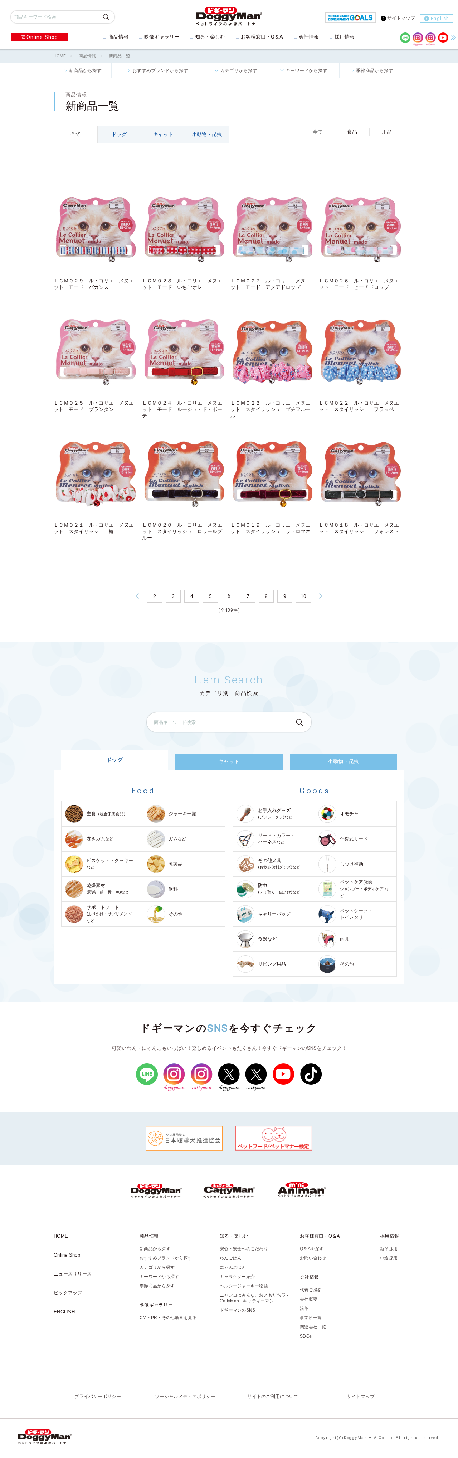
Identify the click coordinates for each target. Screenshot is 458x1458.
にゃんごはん (233, 1267)
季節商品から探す (374, 70)
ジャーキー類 (182, 813)
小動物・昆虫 (207, 134)
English (440, 18)
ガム (177, 838)
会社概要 (308, 1299)
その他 (175, 914)
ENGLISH (64, 1311)
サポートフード (110, 914)
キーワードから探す (306, 70)
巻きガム (100, 838)
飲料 (173, 889)
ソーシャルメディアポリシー (185, 1396)
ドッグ (119, 134)
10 (303, 596)
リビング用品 (272, 964)
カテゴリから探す (238, 70)
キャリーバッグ (274, 914)
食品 (352, 132)
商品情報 (118, 37)
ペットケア (364, 888)
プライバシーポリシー (97, 1396)
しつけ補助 (351, 864)
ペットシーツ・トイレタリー (356, 914)
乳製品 (175, 864)
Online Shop (42, 37)
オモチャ (349, 813)
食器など (267, 939)
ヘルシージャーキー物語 (244, 1285)
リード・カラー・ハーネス (276, 839)
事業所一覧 (311, 1317)
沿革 (304, 1308)
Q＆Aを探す (312, 1248)
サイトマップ (401, 18)
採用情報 (345, 37)
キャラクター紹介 (237, 1276)
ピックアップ (68, 1293)
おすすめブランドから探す (160, 70)
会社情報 (309, 37)
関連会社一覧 (313, 1326)
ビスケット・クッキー (110, 864)
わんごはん (231, 1258)
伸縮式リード (354, 839)
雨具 (344, 939)
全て (75, 134)
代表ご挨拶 (311, 1289)
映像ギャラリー (161, 37)
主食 (107, 813)
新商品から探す (85, 70)
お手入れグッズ (275, 814)
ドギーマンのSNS (237, 1310)
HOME (60, 56)
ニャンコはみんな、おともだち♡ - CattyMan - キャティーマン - (254, 1298)
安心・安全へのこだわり (244, 1248)
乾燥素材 (108, 889)
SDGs (306, 1336)
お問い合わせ (313, 1258)
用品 (387, 132)
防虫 (279, 889)
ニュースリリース (73, 1274)
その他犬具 (279, 864)
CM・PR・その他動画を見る (168, 1317)
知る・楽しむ (210, 37)
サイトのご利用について (272, 1396)
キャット (163, 134)
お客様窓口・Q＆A (262, 37)
